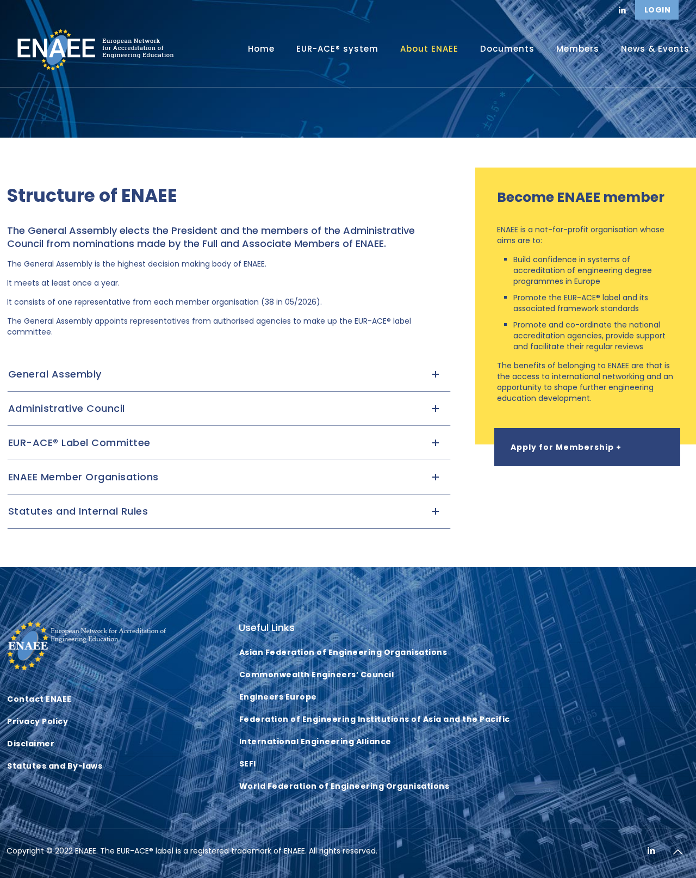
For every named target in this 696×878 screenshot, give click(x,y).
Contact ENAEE (39, 699)
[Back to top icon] (678, 851)
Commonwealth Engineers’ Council (316, 674)
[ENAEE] (96, 49)
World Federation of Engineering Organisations (344, 786)
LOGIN (657, 9)
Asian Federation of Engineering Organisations (343, 652)
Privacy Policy (37, 721)
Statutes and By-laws (54, 765)
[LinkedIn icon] (652, 850)
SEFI (247, 763)
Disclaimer (30, 743)
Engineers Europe (278, 696)
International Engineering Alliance (315, 741)
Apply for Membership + (566, 447)
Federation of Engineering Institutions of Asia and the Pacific (374, 719)
